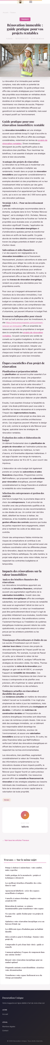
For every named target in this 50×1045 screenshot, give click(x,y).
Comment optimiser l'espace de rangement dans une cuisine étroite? (25, 953)
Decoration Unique (12, 997)
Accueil (5, 12)
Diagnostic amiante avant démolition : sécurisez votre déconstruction (24, 968)
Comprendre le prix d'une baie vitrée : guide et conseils (24, 945)
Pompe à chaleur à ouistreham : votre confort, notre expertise (23, 868)
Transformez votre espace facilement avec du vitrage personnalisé (23, 976)
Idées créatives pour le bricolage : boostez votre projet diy (24, 938)
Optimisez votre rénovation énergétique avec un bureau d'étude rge (24, 922)
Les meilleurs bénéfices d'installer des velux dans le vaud (23, 884)
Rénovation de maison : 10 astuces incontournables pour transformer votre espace (24, 907)
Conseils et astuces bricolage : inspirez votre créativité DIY (23, 899)
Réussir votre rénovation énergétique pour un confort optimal (23, 961)
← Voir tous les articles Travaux (15, 840)
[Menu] (30, 2)
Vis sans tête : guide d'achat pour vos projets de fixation (24, 915)
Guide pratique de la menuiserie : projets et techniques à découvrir (23, 876)
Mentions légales (8, 1026)
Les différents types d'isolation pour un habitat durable (24, 930)
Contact (5, 1030)
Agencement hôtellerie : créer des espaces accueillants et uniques (22, 892)
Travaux (13, 12)
